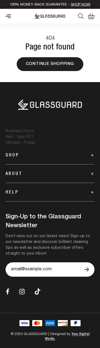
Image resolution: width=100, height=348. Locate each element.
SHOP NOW (80, 5)
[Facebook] (8, 291)
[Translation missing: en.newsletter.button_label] (86, 269)
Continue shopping (50, 64)
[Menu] (8, 16)
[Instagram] (22, 291)
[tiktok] (37, 291)
